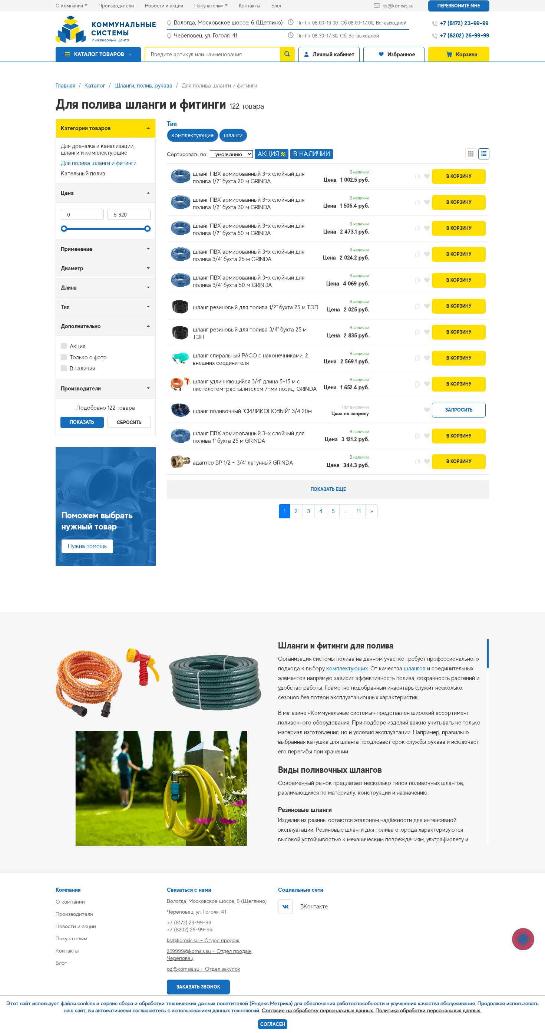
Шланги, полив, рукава (143, 85)
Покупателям (209, 6)
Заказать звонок (198, 987)
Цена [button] (67, 193)
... (345, 511)
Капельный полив (83, 173)
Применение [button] (76, 249)
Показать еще (328, 489)
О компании (69, 6)
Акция (77, 346)
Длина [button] (69, 287)
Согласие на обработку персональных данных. (318, 1010)
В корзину (459, 176)
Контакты (255, 5)
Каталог (95, 85)
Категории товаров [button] (86, 128)
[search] (287, 54)
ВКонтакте (314, 906)
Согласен (272, 1024)
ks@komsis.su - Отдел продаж (203, 940)
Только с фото (88, 357)
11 (359, 511)
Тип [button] (65, 306)
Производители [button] (81, 388)
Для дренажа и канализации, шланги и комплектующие (98, 149)
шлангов (415, 668)
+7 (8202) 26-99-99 (189, 929)
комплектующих (347, 668)
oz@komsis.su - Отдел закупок (203, 969)
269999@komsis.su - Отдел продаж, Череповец (209, 954)
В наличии (82, 368)
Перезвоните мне (458, 6)
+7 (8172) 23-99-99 (189, 922)
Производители (122, 5)
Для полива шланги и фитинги (98, 163)
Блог (282, 5)
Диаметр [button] (72, 268)
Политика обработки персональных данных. (428, 1010)
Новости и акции (169, 5)
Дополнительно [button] (81, 326)
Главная (65, 85)
